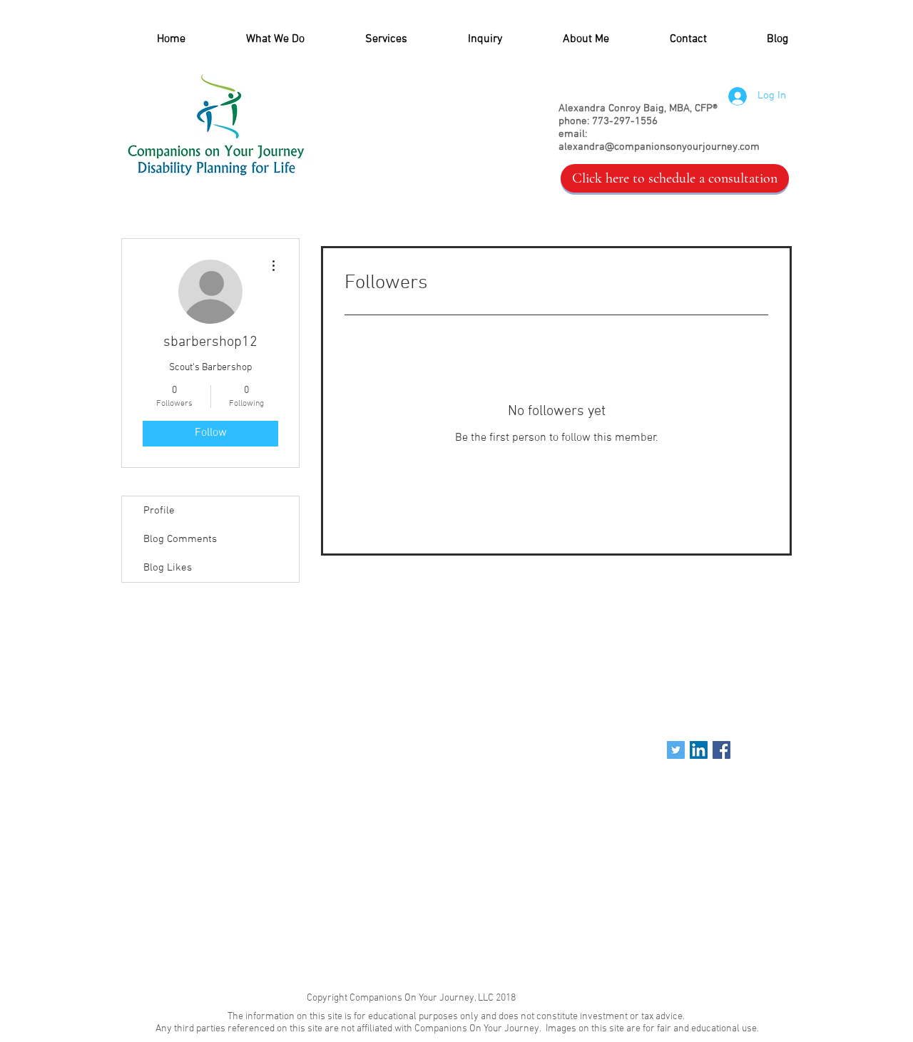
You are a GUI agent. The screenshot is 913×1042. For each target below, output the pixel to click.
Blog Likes (167, 567)
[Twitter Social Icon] (676, 750)
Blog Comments (180, 539)
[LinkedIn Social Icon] (699, 750)
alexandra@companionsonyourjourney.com (659, 147)
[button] (366, 39)
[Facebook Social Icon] (721, 750)
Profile (159, 510)
